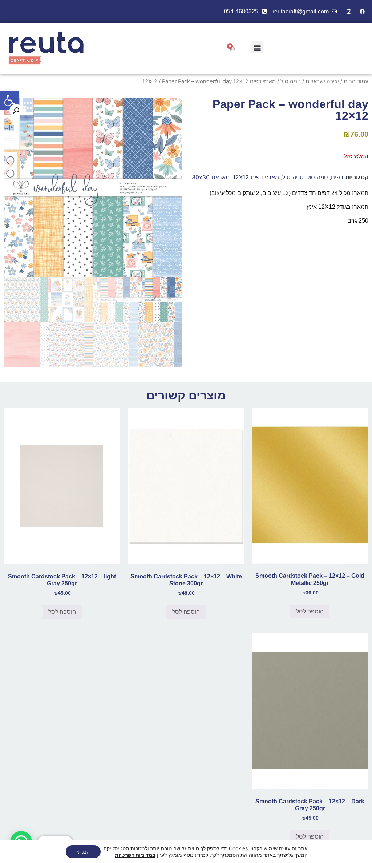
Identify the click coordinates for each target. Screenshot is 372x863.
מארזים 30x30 (211, 177)
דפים (337, 177)
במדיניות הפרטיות (135, 855)
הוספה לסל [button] (310, 611)
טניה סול (290, 81)
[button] (9, 100)
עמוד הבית (356, 81)
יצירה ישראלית (322, 81)
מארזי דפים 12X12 (256, 177)
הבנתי (83, 851)
